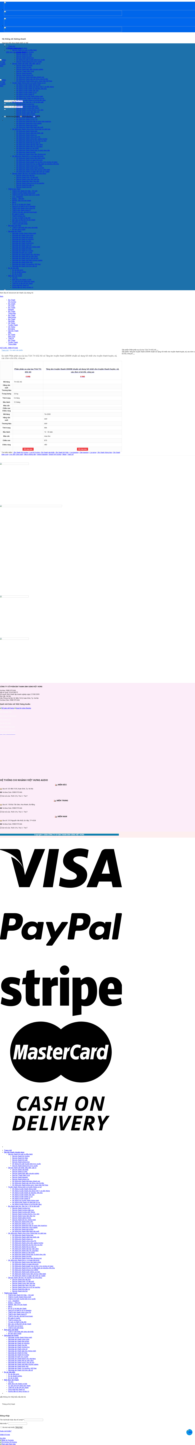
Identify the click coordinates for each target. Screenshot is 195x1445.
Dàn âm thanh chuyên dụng (17, 48)
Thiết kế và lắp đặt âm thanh (22, 283)
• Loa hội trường (34, 452)
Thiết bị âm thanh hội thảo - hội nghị (24, 191)
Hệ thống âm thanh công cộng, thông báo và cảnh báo (31, 129)
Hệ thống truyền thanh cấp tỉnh (27, 91)
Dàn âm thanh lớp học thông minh (28, 116)
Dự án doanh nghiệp (19, 272)
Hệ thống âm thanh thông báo (26, 131)
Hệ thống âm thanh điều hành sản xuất (29, 127)
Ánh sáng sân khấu (14, 226)
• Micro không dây (29, 454)
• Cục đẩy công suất (16, 454)
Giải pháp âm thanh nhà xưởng (22, 237)
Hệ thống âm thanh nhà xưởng (26, 125)
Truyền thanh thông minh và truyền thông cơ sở (29, 83)
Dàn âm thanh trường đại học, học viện (29, 110)
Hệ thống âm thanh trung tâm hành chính (30, 158)
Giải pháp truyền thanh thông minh (24, 233)
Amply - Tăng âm (18, 199)
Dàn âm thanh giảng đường (25, 114)
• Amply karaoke (42, 454)
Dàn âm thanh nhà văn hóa (25, 175)
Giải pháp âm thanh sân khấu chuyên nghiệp (27, 260)
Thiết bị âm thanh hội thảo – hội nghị (21, 1295)
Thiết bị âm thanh (14, 189)
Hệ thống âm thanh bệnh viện (26, 118)
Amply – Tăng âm (14, 1303)
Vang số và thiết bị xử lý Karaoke (23, 206)
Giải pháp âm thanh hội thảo (21, 249)
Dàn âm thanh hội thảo (24, 54)
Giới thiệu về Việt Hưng (8, 716)
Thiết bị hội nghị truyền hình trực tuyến (26, 195)
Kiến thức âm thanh (15, 276)
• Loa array (92, 452)
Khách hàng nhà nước (7, 727)
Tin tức (14, 278)
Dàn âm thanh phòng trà (24, 75)
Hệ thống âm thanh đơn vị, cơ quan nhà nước (28, 156)
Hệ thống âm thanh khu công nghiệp (29, 123)
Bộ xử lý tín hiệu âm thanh (21, 204)
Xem (1, 296)
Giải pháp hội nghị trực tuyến (22, 253)
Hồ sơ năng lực (5, 720)
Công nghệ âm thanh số (20, 285)
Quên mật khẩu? (5, 1431)
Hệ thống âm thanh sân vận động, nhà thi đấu (32, 79)
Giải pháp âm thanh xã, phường (23, 239)
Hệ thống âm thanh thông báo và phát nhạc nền (33, 150)
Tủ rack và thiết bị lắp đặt (21, 218)
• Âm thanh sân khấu (47, 452)
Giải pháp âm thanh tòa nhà (21, 241)
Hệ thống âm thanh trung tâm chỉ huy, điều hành (33, 170)
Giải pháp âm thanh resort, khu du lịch (25, 258)
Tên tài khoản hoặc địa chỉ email (12, 1420)
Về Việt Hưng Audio (12, 116)
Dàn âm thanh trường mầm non (27, 106)
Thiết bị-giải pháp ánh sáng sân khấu (25, 228)
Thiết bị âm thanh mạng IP (21, 210)
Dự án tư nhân (17, 274)
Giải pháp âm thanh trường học (23, 243)
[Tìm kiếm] (5, 103)
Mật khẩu (4, 1423)
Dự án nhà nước (17, 270)
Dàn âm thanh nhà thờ (24, 187)
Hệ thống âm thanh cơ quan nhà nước (29, 160)
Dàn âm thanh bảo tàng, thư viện (27, 181)
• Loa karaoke (74, 452)
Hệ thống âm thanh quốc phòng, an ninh (30, 168)
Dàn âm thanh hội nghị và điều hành (24, 50)
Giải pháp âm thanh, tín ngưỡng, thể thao (26, 264)
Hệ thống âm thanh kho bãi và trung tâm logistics (33, 121)
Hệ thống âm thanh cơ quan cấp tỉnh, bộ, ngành (32, 172)
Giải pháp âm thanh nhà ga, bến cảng (25, 256)
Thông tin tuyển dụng (7, 730)
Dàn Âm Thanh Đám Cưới (25, 71)
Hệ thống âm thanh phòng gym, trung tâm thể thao (34, 81)
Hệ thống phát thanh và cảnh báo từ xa (30, 98)
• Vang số (70, 454)
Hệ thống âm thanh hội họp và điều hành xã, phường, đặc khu (37, 164)
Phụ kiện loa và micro (19, 222)
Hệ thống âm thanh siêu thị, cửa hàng (29, 147)
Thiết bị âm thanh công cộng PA (23, 208)
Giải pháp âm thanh (14, 231)
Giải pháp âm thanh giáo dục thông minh (26, 247)
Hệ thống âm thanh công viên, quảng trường (31, 139)
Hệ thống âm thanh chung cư (26, 135)
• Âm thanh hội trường (20, 452)
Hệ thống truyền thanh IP (25, 94)
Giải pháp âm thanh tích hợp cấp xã (24, 266)
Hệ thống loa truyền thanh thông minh (29, 96)
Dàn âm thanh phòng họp (25, 58)
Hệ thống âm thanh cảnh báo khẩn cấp (29, 133)
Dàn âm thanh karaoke (24, 73)
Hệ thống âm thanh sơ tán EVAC (27, 148)
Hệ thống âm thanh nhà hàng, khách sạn (30, 77)
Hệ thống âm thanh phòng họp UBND (29, 166)
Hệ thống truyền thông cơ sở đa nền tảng (31, 100)
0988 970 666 (9, 348)
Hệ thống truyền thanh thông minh (28, 85)
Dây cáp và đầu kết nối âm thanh (23, 220)
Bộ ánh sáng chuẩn (18, 229)
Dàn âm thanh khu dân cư (25, 185)
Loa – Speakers (13, 1301)
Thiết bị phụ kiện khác (20, 224)
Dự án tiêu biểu (13, 268)
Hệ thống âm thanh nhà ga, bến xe (28, 143)
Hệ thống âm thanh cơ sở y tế (26, 120)
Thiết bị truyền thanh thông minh (23, 193)
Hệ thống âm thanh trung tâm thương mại (31, 154)
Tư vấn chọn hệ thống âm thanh (23, 282)
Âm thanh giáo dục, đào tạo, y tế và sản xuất (28, 102)
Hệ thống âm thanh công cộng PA (28, 137)
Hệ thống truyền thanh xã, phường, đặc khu (31, 89)
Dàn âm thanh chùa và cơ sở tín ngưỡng (30, 183)
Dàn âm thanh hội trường (25, 52)
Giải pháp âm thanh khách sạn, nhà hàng (26, 255)
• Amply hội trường (54, 454)
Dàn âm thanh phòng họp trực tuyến (29, 62)
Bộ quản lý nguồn (18, 214)
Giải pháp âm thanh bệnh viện (22, 262)
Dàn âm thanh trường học (25, 104)
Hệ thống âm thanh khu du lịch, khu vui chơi (31, 141)
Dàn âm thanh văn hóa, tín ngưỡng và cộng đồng (29, 174)
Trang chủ (11, 46)
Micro (14, 202)
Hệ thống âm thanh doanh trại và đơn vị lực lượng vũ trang (36, 162)
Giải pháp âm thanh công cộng (22, 235)
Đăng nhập (19, 1427)
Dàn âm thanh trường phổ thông (27, 108)
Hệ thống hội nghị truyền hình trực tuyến (30, 60)
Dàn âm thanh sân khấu (24, 65)
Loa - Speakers (17, 197)
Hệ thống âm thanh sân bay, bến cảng (29, 145)
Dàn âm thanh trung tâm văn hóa (27, 179)
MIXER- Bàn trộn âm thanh (21, 201)
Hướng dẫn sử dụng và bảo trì (22, 287)
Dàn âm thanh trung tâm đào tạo (27, 112)
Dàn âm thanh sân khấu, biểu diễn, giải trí (26, 64)
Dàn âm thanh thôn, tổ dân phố (27, 177)
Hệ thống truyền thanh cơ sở (26, 92)
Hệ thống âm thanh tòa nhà (25, 152)
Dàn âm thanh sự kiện (23, 67)
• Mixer (64, 454)
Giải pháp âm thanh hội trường (22, 251)
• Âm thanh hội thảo (62, 452)
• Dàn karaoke (84, 452)
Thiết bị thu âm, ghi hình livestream (24, 212)
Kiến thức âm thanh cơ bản (21, 280)
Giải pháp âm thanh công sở (21, 245)
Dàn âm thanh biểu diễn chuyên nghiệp (29, 69)
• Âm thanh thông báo (104, 452)
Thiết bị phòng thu (18, 216)
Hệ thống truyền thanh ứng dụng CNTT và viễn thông (35, 87)
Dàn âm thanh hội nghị (24, 56)
